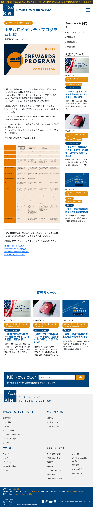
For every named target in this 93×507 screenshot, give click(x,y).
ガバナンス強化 (9, 430)
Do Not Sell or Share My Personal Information (20, 504)
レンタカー (7, 443)
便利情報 (71, 37)
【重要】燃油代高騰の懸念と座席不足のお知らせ (76, 210)
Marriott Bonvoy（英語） (15, 248)
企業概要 (49, 462)
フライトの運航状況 (54, 478)
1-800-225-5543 (18, 489)
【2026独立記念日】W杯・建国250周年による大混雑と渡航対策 (76, 94)
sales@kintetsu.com (31, 491)
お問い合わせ (77, 473)
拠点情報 (49, 466)
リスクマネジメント (75, 32)
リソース (7, 447)
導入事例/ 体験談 (9, 466)
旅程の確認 (50, 474)
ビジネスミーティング (54, 426)
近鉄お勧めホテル (53, 458)
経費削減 (71, 46)
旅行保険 (75, 465)
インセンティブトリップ (55, 422)
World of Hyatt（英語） (14, 254)
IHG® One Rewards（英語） (16, 251)
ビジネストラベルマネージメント (18, 412)
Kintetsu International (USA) (34, 10)
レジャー (6, 470)
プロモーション (9, 462)
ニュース (6, 454)
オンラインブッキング (11, 434)
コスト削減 (7, 422)
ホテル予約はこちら (54, 454)
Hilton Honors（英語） (14, 245)
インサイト (7, 458)
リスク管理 (7, 426)
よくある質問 (77, 469)
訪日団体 (49, 418)
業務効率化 (72, 42)
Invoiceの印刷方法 (53, 470)
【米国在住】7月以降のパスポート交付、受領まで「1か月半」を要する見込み (76, 151)
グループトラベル (54, 412)
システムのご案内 (9, 438)
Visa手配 (75, 454)
